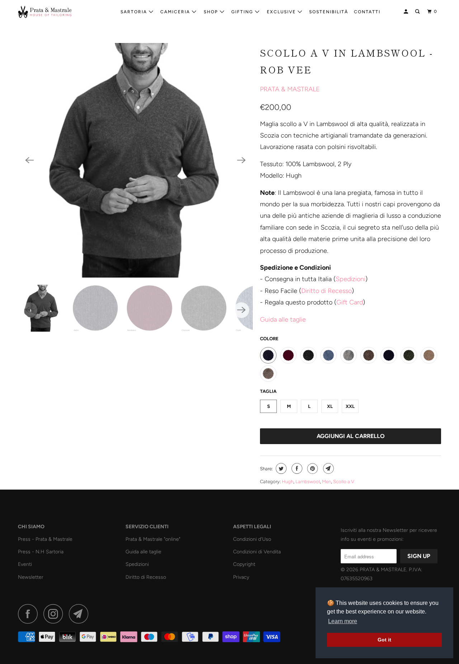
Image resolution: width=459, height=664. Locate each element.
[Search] (418, 12)
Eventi (25, 564)
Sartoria (134, 11)
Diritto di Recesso (326, 291)
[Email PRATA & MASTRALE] (81, 614)
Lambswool (307, 481)
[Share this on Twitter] (280, 468)
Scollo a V (343, 481)
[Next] (241, 160)
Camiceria (176, 11)
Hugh (287, 481)
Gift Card (349, 302)
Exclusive (282, 11)
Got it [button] (384, 640)
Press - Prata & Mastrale (45, 539)
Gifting (243, 11)
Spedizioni (350, 279)
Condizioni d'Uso (252, 539)
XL (330, 406)
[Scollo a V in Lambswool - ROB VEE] (135, 160)
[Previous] (29, 160)
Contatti (367, 11)
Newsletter (30, 577)
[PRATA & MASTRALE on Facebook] (30, 614)
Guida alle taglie (143, 552)
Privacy (241, 577)
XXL (350, 406)
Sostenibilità (328, 11)
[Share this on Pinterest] (312, 468)
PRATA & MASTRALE (290, 89)
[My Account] (406, 12)
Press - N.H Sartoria (40, 552)
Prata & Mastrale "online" (153, 539)
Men (326, 481)
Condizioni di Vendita (257, 552)
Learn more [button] (342, 621)
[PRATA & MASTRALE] (54, 12)
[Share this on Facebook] (296, 468)
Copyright (244, 564)
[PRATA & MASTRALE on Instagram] (55, 614)
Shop (212, 11)
